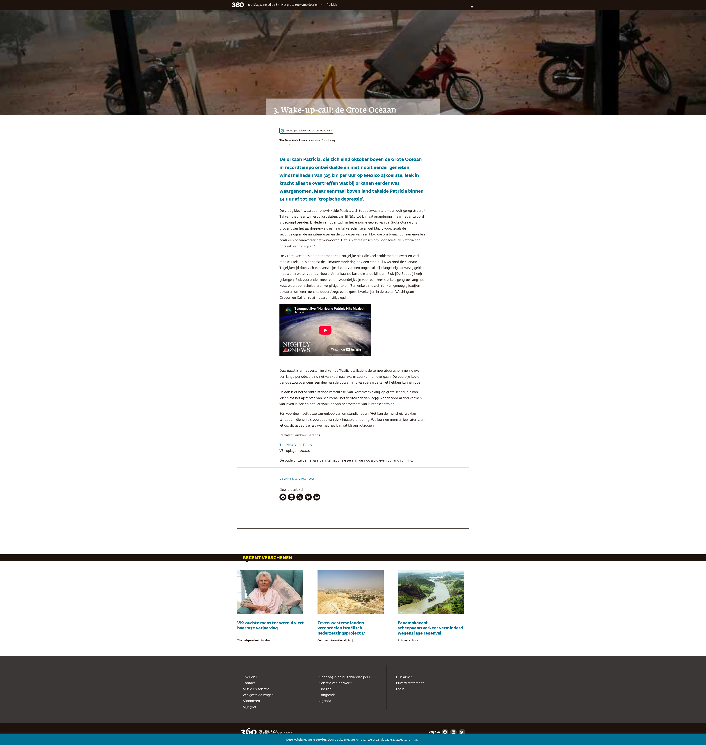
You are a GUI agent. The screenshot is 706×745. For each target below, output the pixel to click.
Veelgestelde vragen (258, 695)
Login (400, 689)
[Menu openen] (472, 8)
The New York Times (293, 140)
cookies (321, 739)
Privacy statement (410, 683)
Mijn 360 (249, 707)
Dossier (325, 689)
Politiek (332, 4)
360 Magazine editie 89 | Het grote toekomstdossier (282, 4)
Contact (249, 683)
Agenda (325, 701)
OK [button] (416, 740)
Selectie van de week (335, 683)
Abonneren (251, 701)
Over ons (250, 677)
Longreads (327, 695)
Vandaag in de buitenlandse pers (344, 677)
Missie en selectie (256, 689)
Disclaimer (404, 677)
